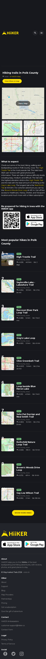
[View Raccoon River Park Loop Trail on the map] (10, 317)
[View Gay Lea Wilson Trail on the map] (10, 497)
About (3, 582)
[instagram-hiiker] (22, 653)
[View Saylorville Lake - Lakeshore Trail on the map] (10, 289)
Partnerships (6, 599)
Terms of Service (8, 644)
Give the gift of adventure (12, 611)
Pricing (4, 603)
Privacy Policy (7, 640)
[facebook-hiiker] (5, 653)
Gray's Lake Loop (8, 185)
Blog (3, 590)
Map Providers (7, 595)
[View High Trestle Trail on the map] (10, 262)
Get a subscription (8, 607)
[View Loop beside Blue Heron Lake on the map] (10, 393)
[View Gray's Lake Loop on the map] (10, 342)
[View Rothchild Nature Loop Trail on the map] (10, 448)
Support (4, 586)
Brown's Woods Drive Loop (16, 190)
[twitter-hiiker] (13, 653)
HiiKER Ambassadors (10, 621)
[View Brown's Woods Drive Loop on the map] (10, 473)
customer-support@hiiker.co (13, 625)
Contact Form (7, 630)
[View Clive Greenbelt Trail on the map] (10, 366)
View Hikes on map (12, 81)
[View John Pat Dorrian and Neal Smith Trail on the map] (10, 421)
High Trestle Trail (36, 180)
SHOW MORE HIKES (23, 513)
